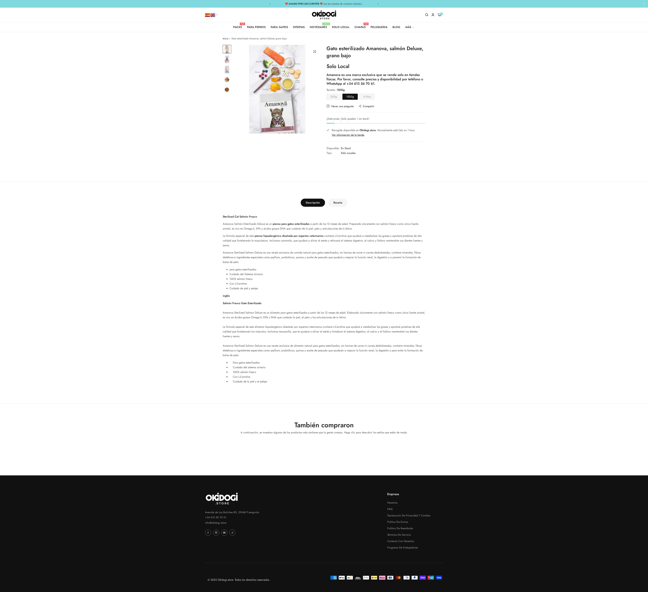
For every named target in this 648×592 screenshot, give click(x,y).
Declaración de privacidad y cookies (408, 515)
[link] (410, 27)
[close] (644, 4)
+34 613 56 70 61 (360, 83)
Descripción (313, 203)
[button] (270, 4)
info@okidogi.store (215, 523)
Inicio (225, 38)
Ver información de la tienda (348, 135)
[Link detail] (208, 533)
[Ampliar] (314, 51)
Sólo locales (348, 153)
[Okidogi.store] (324, 14)
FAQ (390, 509)
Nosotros (392, 503)
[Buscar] (426, 14)
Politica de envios (397, 522)
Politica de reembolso (400, 528)
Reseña (337, 203)
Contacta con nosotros (400, 541)
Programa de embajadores (402, 547)
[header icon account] (432, 14)
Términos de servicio (399, 535)
